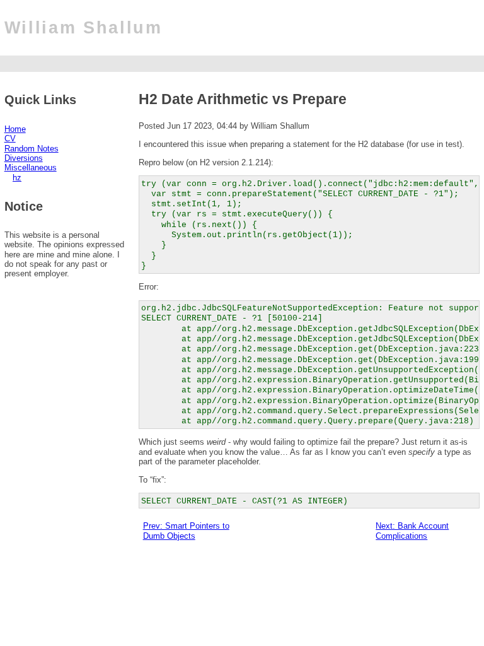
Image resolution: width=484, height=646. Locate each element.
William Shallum (83, 27)
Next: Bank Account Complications (412, 530)
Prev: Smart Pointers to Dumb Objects (186, 530)
